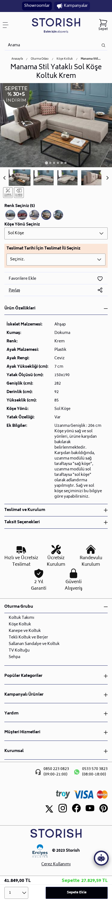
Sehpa (14, 657)
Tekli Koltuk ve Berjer (28, 637)
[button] (19, 177)
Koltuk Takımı (21, 617)
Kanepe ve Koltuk (25, 631)
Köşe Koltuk (65, 59)
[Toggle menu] (7, 25)
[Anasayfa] (56, 25)
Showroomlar (37, 5)
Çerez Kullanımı (56, 864)
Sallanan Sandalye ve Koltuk (34, 644)
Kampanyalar (76, 5)
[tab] (46, 162)
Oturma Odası (40, 59)
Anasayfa (17, 59)
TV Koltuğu (19, 650)
